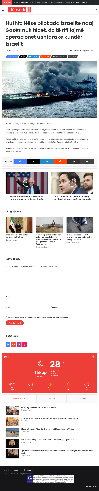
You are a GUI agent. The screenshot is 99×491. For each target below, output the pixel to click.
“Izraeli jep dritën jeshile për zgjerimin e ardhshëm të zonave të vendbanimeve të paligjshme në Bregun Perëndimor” (48, 239)
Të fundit (51, 398)
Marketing (18, 470)
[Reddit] (60, 161)
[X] (33, 161)
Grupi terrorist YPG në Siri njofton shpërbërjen (17, 236)
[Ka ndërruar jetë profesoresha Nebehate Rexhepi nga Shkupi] (12, 443)
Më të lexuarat (19, 398)
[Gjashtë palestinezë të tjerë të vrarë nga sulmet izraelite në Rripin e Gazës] (80, 225)
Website (54, 307)
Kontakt (6, 470)
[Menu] (3, 10)
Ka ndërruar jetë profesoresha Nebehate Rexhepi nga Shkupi (47, 440)
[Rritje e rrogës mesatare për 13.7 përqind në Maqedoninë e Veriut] (12, 421)
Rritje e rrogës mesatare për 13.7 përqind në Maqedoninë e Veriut (49, 418)
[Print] (87, 161)
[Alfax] (19, 9)
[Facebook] (20, 161)
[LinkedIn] (46, 161)
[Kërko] (96, 10)
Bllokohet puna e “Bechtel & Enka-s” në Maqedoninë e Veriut (47, 429)
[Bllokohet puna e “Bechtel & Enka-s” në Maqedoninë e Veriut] (12, 432)
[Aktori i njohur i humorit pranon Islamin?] (12, 410)
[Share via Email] (73, 161)
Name (8, 297)
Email (8, 307)
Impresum (30, 470)
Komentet (82, 398)
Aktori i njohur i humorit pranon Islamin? (38, 407)
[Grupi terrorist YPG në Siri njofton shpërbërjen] (19, 225)
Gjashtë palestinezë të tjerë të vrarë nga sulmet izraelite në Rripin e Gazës (79, 237)
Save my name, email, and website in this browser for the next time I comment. (38, 317)
